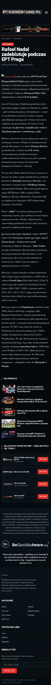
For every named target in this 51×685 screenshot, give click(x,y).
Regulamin (5, 642)
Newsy (4, 607)
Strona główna (6, 39)
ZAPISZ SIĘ (9, 670)
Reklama (4, 637)
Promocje (5, 611)
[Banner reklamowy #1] (25, 29)
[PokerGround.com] (22, 12)
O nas (4, 633)
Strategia (31, 615)
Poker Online (6, 615)
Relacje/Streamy (33, 611)
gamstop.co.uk (26, 562)
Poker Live (5, 619)
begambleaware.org (34, 560)
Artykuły (30, 607)
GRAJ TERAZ (43, 459)
